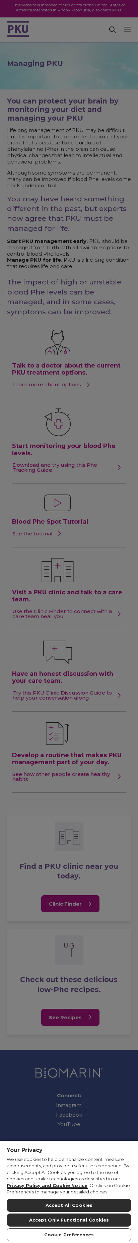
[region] (69, 1191)
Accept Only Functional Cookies (69, 1220)
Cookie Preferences (69, 1234)
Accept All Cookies (69, 1205)
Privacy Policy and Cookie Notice (47, 1185)
